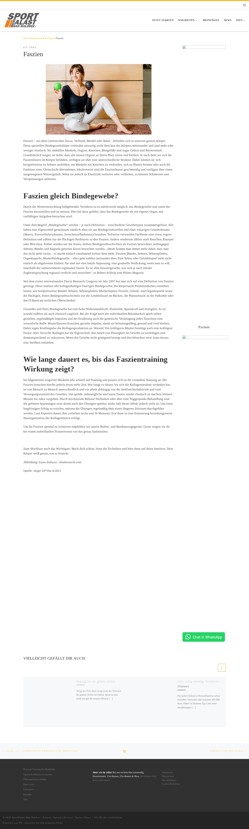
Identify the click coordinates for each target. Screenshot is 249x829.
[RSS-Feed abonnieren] (236, 5)
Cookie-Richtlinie (171, 784)
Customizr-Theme (54, 823)
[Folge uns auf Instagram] (223, 5)
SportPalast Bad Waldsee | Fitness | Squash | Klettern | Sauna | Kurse (51, 817)
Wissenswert (36, 38)
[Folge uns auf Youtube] (231, 5)
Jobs (25, 799)
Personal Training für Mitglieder (39, 769)
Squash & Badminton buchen (37, 774)
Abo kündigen (169, 780)
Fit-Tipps (49, 38)
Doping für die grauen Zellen (95, 681)
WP (20, 823)
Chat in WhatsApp (207, 637)
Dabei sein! (28, 784)
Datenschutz (168, 776)
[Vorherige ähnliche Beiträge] (213, 667)
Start (25, 38)
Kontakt (27, 794)
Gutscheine (28, 789)
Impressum (167, 772)
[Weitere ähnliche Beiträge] (222, 667)
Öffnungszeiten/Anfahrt (35, 779)
